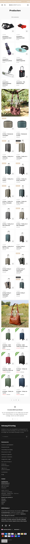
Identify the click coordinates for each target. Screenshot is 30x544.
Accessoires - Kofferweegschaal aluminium (7, 83)
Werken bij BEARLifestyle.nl (5, 465)
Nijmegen (3, 499)
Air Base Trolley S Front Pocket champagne (7, 294)
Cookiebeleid (4, 472)
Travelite (4, 34)
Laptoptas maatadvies (6, 456)
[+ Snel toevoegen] (13, 31)
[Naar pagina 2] (18, 400)
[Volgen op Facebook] (2, 526)
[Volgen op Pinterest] (9, 526)
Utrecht (3, 502)
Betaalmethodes (5, 447)
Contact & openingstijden (7, 444)
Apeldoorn (3, 500)
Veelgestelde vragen (6, 459)
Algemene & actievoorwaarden (5, 469)
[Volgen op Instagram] (6, 526)
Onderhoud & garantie (6, 454)
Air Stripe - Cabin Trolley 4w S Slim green (7, 346)
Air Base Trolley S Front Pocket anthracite (20, 270)
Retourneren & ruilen (6, 452)
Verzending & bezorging (6, 449)
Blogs (2, 474)
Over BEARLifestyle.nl (6, 461)
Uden (2, 503)
